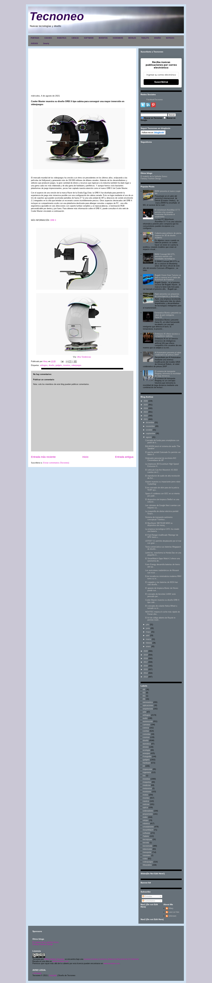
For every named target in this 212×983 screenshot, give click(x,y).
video (145, 859)
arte (144, 712)
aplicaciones (148, 705)
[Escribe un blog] (70, 361)
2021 (146, 419)
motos (145, 795)
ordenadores (148, 811)
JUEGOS (34, 43)
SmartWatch (148, 830)
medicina (146, 785)
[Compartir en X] (72, 361)
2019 (146, 655)
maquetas (147, 782)
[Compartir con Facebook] (75, 361)
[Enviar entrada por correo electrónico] (62, 361)
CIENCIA (75, 38)
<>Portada (36, 973)
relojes (145, 820)
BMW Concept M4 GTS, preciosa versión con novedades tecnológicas (165, 256)
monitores (147, 792)
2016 (146, 666)
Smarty (46, 43)
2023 (146, 412)
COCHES (48, 38)
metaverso (147, 788)
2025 (146, 405)
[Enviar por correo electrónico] (67, 361)
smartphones (148, 827)
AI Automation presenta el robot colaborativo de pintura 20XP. (168, 353)
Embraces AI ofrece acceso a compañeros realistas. (167, 335)
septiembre (150, 433)
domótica (147, 744)
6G (144, 696)
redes (145, 817)
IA (144, 766)
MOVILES (132, 38)
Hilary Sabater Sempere (54, 959)
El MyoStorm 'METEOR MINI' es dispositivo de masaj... (159, 524)
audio (145, 718)
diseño (51, 365)
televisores (147, 849)
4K (144, 689)
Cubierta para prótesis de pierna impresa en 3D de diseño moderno (168, 235)
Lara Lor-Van (174, 912)
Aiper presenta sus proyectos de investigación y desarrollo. (167, 295)
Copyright (53, 975)
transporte (147, 852)
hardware (146, 763)
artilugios (44, 365)
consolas (146, 734)
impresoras (147, 769)
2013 (146, 677)
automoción (148, 721)
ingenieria (147, 772)
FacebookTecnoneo (154, 99)
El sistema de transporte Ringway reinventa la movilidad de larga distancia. (168, 373)
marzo (148, 639)
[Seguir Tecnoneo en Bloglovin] (153, 134)
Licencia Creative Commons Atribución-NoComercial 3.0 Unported (111, 959)
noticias (146, 804)
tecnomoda (147, 846)
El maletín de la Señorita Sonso (154, 176)
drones (146, 747)
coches (146, 731)
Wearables (147, 865)
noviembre (150, 426)
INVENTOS (103, 38)
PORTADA (35, 38)
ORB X (53, 220)
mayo (148, 632)
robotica (146, 823)
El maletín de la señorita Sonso (45, 942)
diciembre (150, 422)
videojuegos (76, 365)
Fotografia (147, 756)
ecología (146, 750)
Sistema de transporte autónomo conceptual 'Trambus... (158, 518)
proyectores (148, 814)
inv (144, 775)
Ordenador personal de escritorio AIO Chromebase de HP (160, 459)
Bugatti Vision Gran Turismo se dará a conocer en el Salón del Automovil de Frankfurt (168, 277)
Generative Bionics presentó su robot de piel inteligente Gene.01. (168, 315)
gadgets (58, 365)
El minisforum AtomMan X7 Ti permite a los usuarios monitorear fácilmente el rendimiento (167, 213)
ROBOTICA (61, 38)
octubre (149, 430)
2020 (146, 651)
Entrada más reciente (43, 456)
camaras (146, 724)
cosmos (146, 737)
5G (144, 693)
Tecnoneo (57, 16)
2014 (146, 673)
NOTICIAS (170, 38)
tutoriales (147, 855)
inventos (66, 365)
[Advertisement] (82, 73)
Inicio (85, 456)
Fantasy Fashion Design (151, 178)
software (146, 833)
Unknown (172, 916)
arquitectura (148, 709)
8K (144, 699)
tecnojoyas (147, 839)
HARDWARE (118, 38)
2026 (146, 401)
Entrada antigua (124, 456)
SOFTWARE (89, 38)
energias (146, 753)
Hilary (171, 908)
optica (145, 807)
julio (147, 624)
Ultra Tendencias (84, 357)
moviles (146, 798)
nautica (146, 801)
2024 (146, 408)
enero (148, 646)
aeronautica (148, 702)
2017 (146, 662)
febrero (149, 643)
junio (148, 628)
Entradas (148, 896)
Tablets (146, 836)
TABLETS (145, 38)
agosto (149, 437)
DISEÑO (157, 38)
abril (147, 635)
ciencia (146, 728)
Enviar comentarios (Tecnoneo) (56, 463)
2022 (146, 416)
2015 (146, 669)
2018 (146, 658)
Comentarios (149, 901)
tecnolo (146, 842)
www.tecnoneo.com (60, 961)
